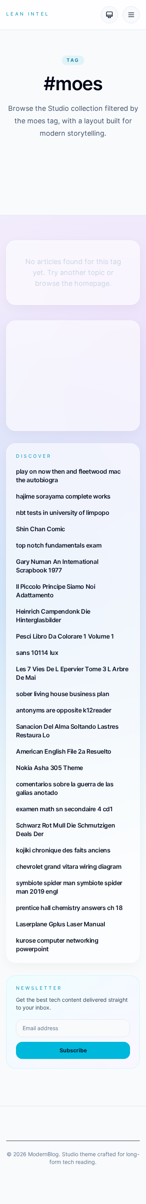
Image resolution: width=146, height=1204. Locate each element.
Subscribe (73, 1050)
